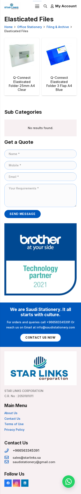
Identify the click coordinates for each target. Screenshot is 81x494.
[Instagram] (16, 483)
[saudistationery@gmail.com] (8, 462)
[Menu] (37, 6)
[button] (68, 481)
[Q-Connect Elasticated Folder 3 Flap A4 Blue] (59, 66)
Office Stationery (29, 27)
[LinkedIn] (24, 483)
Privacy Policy (14, 429)
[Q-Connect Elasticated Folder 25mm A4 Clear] (21, 66)
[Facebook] (8, 483)
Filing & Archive (58, 27)
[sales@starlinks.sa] (8, 457)
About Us (10, 413)
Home (8, 27)
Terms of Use (14, 424)
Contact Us (12, 418)
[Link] (12, 6)
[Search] (45, 6)
